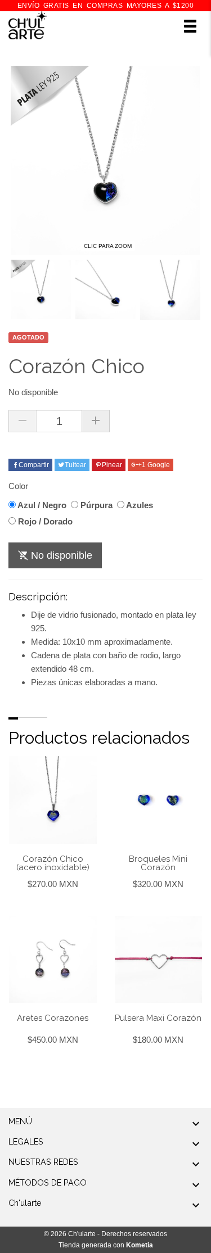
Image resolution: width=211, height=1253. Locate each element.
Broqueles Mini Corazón (158, 863)
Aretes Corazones (52, 1018)
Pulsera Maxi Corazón (158, 1018)
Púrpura (95, 505)
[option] (40, 289)
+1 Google (154, 465)
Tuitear (75, 465)
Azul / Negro (41, 505)
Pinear (112, 465)
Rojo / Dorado (44, 521)
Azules (138, 505)
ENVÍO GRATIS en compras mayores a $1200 (105, 6)
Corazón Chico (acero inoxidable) (52, 863)
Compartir (34, 465)
